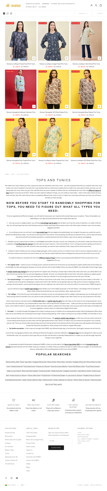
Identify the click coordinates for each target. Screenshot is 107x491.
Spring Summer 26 (11, 457)
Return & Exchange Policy (34, 440)
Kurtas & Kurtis (33, 3)
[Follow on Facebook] (6, 478)
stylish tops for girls (55, 301)
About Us (29, 450)
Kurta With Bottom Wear (76, 366)
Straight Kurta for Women (91, 375)
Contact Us (30, 453)
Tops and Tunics (23, 174)
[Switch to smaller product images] (8, 13)
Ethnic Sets (31, 7)
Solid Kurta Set (47, 380)
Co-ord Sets (9, 446)
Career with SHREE (32, 460)
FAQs (28, 471)
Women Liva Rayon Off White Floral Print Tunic (86, 160)
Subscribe (56, 447)
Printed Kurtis (45, 375)
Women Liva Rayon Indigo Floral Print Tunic (53, 64)
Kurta (8, 366)
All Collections (9, 464)
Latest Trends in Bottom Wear (32, 380)
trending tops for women (24, 244)
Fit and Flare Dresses (92, 366)
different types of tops (47, 258)
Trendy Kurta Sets (44, 371)
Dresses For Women (43, 366)
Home (7, 174)
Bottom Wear (9, 450)
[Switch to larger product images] (4, 13)
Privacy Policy (30, 443)
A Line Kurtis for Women (74, 375)
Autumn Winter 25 (11, 460)
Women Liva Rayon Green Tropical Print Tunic (53, 160)
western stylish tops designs (65, 318)
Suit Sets (69, 362)
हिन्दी (22, 485)
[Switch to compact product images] (11, 13)
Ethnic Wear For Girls (94, 362)
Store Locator (30, 446)
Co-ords (42, 7)
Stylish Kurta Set (56, 371)
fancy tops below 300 (72, 344)
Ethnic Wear (61, 362)
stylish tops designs (32, 289)
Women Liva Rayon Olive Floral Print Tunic (86, 64)
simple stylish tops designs (17, 272)
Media (28, 464)
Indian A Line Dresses (14, 371)
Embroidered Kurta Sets (13, 380)
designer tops (74, 333)
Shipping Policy (31, 436)
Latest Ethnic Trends (84, 371)
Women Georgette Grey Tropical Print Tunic (20, 160)
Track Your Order (31, 433)
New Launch (58, 384)
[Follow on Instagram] (11, 478)
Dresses (45, 3)
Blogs (28, 467)
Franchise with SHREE (33, 457)
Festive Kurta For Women (18, 375)
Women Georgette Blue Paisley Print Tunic (86, 112)
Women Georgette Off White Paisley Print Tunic (53, 112)
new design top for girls (49, 223)
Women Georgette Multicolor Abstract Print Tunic (20, 112)
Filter (99, 13)
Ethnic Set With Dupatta (30, 371)
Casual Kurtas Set (17, 366)
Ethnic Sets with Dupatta (63, 3)
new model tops (42, 232)
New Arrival (49, 384)
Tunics (7, 453)
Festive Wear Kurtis (34, 375)
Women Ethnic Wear (12, 362)
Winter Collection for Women (63, 380)
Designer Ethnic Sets (39, 362)
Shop (13, 174)
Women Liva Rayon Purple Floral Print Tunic (21, 64)
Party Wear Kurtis (29, 366)
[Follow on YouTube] (17, 478)
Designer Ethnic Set (79, 362)
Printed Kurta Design (58, 375)
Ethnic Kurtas (51, 362)
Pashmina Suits (96, 380)
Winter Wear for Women (82, 380)
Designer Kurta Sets (69, 371)
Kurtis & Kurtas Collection (59, 366)
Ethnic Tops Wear (26, 362)
